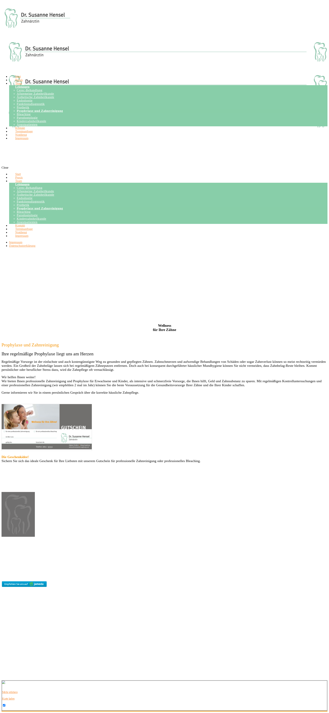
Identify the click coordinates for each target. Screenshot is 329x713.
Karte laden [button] (8, 698)
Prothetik (6, 655)
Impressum (8, 625)
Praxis (5, 596)
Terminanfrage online (13, 612)
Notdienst (7, 618)
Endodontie (8, 648)
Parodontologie (10, 658)
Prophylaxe (8, 662)
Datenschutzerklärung (13, 631)
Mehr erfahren (10, 692)
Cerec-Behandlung (12, 641)
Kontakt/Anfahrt (10, 606)
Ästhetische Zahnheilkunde (16, 645)
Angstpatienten (10, 669)
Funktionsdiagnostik (12, 652)
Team (5, 599)
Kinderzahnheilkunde (13, 665)
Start (4, 592)
